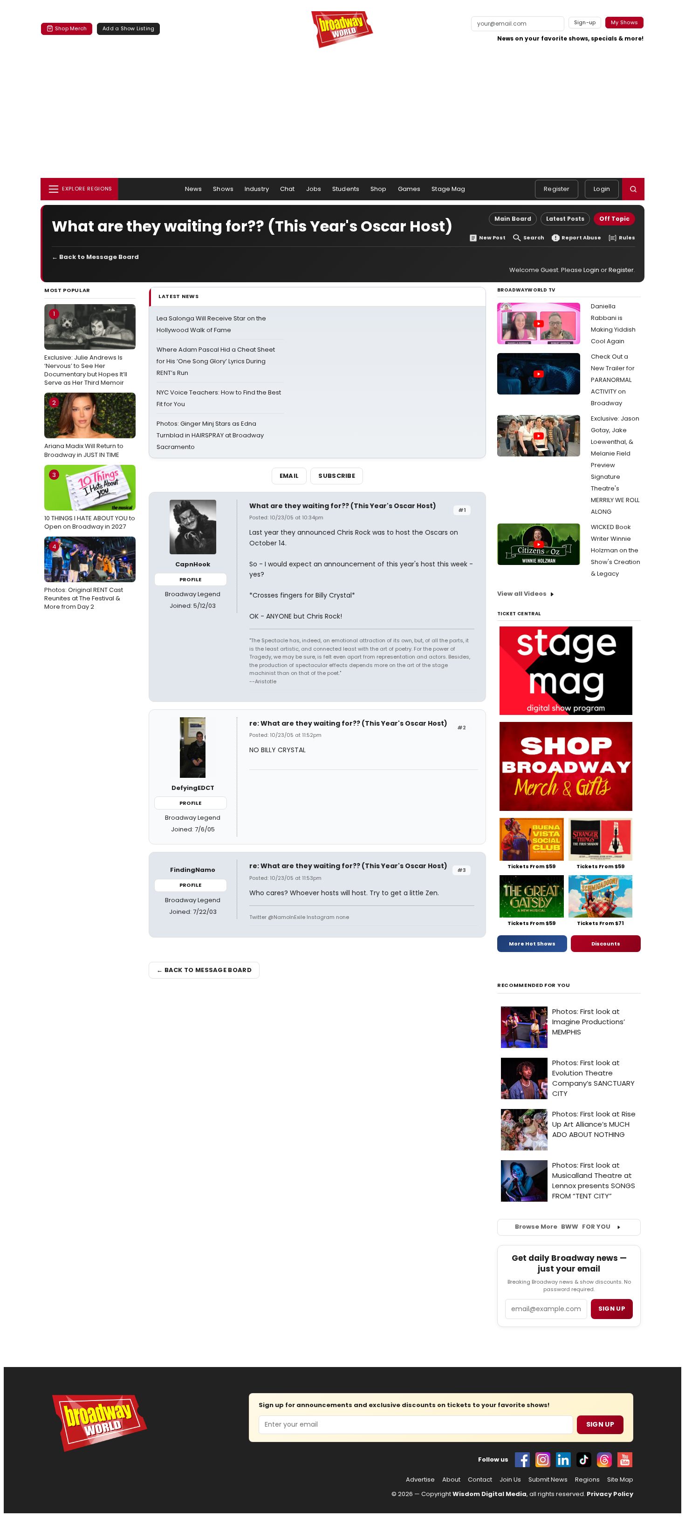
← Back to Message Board (95, 256)
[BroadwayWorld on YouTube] (624, 1459)
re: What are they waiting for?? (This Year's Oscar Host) (348, 723)
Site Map (620, 1480)
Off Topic (614, 219)
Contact (480, 1480)
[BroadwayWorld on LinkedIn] (563, 1459)
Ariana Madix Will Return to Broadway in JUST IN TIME (83, 428)
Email (289, 475)
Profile (190, 579)
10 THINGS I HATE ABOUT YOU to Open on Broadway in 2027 (89, 500)
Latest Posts (565, 219)
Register (556, 188)
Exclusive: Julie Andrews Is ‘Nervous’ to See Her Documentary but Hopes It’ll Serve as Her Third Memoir (85, 348)
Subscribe (336, 475)
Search (533, 238)
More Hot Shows (532, 943)
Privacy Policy (610, 1494)
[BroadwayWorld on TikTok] (583, 1459)
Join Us (510, 1480)
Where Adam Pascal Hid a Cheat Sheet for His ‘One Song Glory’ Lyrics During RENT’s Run (216, 361)
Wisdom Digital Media (489, 1494)
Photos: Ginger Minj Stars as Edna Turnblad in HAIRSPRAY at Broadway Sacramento (210, 435)
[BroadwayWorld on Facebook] (522, 1459)
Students (345, 188)
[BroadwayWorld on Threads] (604, 1459)
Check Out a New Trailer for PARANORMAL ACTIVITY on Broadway (613, 380)
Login (602, 188)
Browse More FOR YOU (562, 1226)
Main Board (512, 219)
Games (409, 188)
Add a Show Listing (128, 28)
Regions (587, 1480)
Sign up (611, 1308)
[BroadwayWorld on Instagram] (542, 1459)
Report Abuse (581, 238)
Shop (378, 188)
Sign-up (585, 22)
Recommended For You (533, 985)
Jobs (314, 188)
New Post (492, 238)
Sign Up (600, 1424)
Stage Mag (448, 188)
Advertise (420, 1480)
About (451, 1480)
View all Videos (522, 593)
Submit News (548, 1480)
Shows (223, 188)
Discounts (605, 943)
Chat (287, 188)
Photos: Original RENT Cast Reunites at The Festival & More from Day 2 (83, 576)
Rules (627, 238)
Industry (257, 188)
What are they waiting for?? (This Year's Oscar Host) (342, 505)
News (193, 188)
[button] (633, 189)
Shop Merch (71, 28)
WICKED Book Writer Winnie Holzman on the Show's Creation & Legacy (615, 550)
